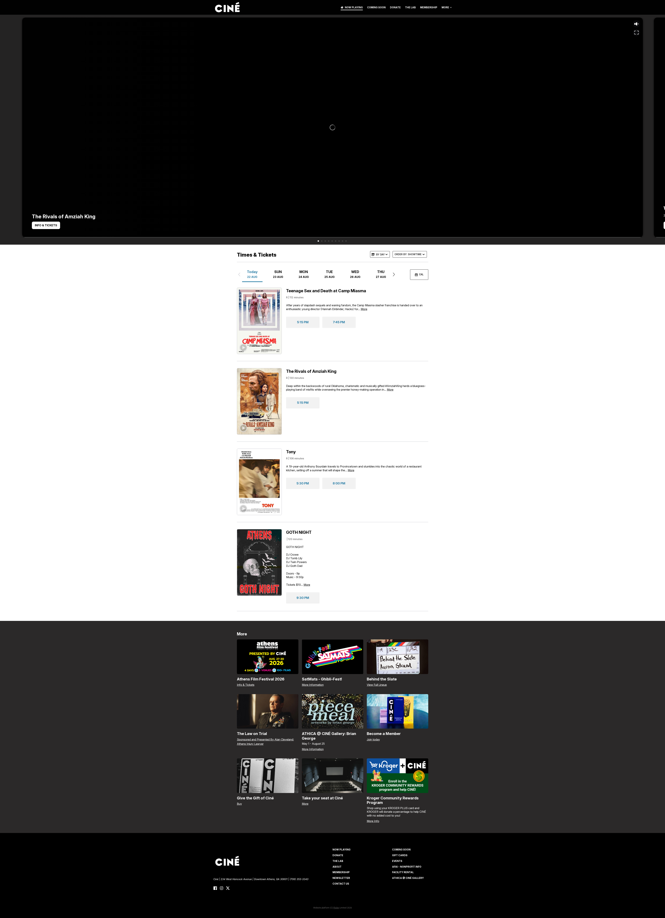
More (445, 7)
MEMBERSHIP (428, 7)
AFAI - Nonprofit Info (406, 866)
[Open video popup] (636, 32)
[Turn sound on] (636, 24)
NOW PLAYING (354, 7)
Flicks (336, 908)
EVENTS (397, 860)
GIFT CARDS (399, 855)
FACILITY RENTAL (403, 872)
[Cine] (227, 7)
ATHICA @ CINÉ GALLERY (408, 877)
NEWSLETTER (341, 877)
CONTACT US (340, 883)
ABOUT (337, 866)
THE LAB (410, 7)
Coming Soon (376, 7)
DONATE (395, 7)
